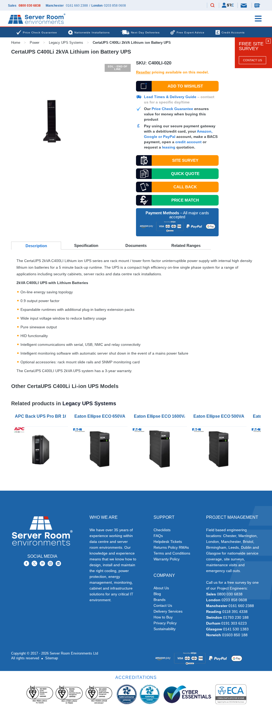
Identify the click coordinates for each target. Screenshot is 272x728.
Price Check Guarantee (172, 109)
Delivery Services (168, 611)
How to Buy (163, 617)
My (228, 5)
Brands (159, 600)
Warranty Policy (167, 559)
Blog (157, 594)
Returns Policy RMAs (171, 547)
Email (244, 5)
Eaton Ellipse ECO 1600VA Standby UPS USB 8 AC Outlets (160, 416)
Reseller (143, 72)
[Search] (212, 5)
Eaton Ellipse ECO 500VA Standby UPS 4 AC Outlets (219, 416)
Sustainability (165, 629)
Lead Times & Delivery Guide (170, 97)
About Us (161, 588)
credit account (188, 142)
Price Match (185, 200)
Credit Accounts (233, 32)
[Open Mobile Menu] (258, 18)
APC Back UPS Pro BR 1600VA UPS (41, 416)
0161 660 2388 (77, 5)
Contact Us (252, 60)
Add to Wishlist (185, 86)
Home (15, 43)
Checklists (162, 530)
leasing (168, 147)
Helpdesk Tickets (168, 541)
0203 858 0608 (115, 5)
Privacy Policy (165, 623)
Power (34, 43)
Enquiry (257, 5)
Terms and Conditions (172, 553)
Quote (185, 173)
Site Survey (185, 160)
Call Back (185, 187)
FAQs (158, 536)
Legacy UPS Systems (66, 43)
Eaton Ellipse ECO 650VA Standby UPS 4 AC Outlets (101, 416)
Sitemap (51, 658)
